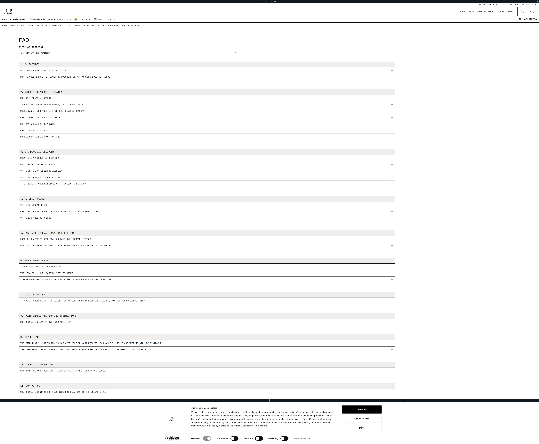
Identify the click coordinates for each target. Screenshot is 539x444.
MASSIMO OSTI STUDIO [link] (488, 5)
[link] (532, 12)
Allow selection (361, 418)
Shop (462, 11)
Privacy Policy (61, 26)
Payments (89, 26)
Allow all (362, 409)
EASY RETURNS (269, 1)
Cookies (77, 26)
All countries (528, 19)
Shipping (113, 26)
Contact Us (133, 26)
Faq (123, 26)
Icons (501, 11)
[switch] (234, 438)
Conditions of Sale (38, 26)
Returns (101, 26)
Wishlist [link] (514, 5)
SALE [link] (471, 11)
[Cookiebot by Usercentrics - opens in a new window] (172, 438)
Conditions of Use (13, 26)
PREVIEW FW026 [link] (485, 11)
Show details (300, 438)
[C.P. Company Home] (8, 11)
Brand (511, 11)
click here (325, 419)
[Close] (537, 1)
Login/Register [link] (528, 5)
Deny (361, 428)
